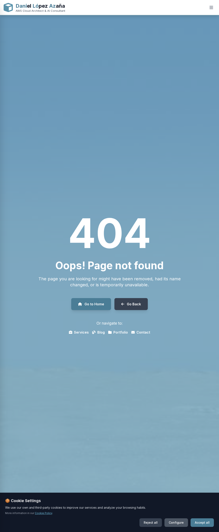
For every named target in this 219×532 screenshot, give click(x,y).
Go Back (134, 304)
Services (81, 332)
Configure (176, 522)
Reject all (151, 522)
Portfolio (120, 332)
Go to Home (94, 304)
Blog (101, 332)
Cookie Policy (43, 513)
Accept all (202, 522)
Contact (143, 332)
